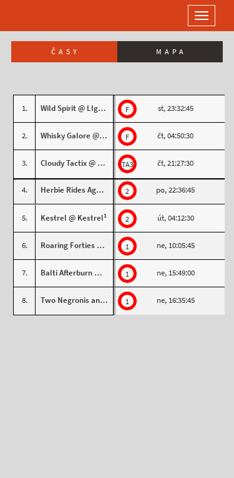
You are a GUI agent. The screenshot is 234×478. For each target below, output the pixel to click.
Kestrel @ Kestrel (72, 218)
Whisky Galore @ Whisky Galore (96, 135)
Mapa (171, 52)
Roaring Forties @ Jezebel (87, 245)
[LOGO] (50, 15)
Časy (65, 52)
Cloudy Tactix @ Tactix (79, 163)
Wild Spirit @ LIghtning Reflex (93, 108)
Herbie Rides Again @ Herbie (91, 189)
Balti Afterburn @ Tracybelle (90, 272)
